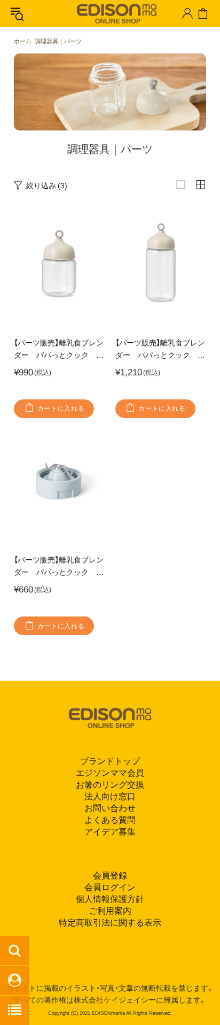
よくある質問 (110, 819)
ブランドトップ (110, 761)
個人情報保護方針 (110, 899)
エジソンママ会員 (110, 772)
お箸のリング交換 (110, 784)
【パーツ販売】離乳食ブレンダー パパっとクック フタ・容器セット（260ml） (160, 349)
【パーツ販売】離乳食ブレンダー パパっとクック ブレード (59, 567)
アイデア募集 (110, 831)
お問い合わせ (110, 808)
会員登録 (110, 875)
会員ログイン (110, 887)
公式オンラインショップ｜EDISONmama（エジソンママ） (112, 13)
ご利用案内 (110, 910)
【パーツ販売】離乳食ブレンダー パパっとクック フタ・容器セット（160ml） (59, 349)
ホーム (23, 41)
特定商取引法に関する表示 (110, 922)
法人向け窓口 (110, 796)
